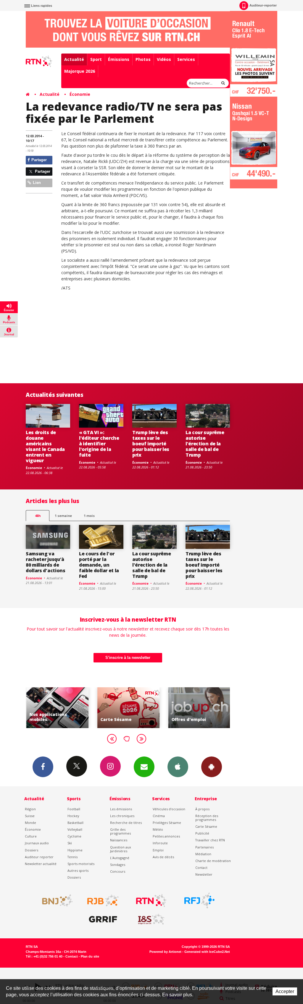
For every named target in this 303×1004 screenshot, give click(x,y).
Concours (117, 871)
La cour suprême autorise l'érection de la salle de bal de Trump (205, 443)
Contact (201, 867)
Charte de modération (213, 861)
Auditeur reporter (39, 857)
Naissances (118, 840)
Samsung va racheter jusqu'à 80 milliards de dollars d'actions (45, 562)
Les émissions (121, 809)
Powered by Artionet (165, 951)
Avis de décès (163, 857)
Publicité (202, 833)
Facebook (43, 766)
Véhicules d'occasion (169, 809)
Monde (30, 822)
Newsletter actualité (41, 864)
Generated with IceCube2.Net (207, 951)
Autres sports (77, 870)
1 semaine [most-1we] (63, 515)
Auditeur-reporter (263, 5)
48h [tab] (38, 515)
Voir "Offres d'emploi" (199, 707)
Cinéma (159, 816)
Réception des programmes (206, 818)
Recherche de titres (126, 822)
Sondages (117, 864)
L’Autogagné (119, 858)
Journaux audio (37, 843)
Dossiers (31, 850)
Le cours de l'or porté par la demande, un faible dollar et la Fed (99, 564)
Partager (38, 160)
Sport (96, 59)
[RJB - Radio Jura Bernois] (103, 900)
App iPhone (177, 766)
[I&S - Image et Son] (151, 919)
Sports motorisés (80, 864)
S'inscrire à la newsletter (127, 657)
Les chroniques (122, 816)
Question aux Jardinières (120, 849)
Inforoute (160, 843)
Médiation (203, 854)
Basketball (75, 822)
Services (186, 59)
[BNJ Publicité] (55, 900)
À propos (202, 809)
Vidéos (164, 59)
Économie (80, 94)
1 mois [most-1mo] (89, 515)
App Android (211, 766)
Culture (31, 836)
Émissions (118, 59)
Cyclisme (74, 836)
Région (30, 809)
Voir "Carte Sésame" (128, 707)
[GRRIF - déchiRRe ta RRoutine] (103, 919)
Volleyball (74, 829)
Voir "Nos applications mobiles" (57, 707)
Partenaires (204, 847)
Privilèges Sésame (167, 822)
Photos (143, 59)
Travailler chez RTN (210, 840)
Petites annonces (166, 836)
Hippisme (75, 850)
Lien (36, 182)
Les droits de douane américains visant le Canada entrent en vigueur (45, 446)
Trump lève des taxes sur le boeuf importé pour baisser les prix (150, 443)
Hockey (73, 816)
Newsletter (203, 874)
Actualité (74, 59)
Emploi (158, 850)
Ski (69, 843)
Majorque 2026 (79, 71)
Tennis (72, 857)
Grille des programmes (120, 831)
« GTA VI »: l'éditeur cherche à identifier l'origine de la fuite (99, 443)
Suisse (30, 816)
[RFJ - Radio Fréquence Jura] (199, 900)
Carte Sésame (206, 826)
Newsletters (144, 766)
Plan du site (90, 956)
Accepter (284, 991)
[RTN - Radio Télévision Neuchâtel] (151, 900)
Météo (158, 829)
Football (73, 809)
